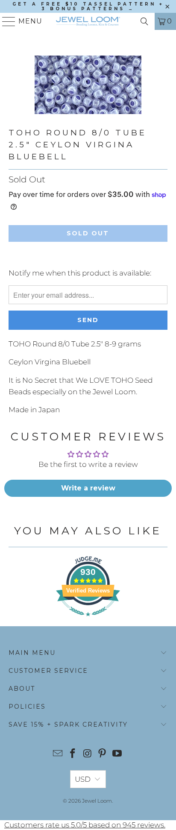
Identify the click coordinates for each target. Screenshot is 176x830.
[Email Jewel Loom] (58, 754)
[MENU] (5, 21)
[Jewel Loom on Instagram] (87, 754)
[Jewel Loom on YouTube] (117, 754)
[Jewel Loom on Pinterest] (102, 754)
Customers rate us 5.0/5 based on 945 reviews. (84, 825)
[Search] (144, 21)
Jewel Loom (97, 801)
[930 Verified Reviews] (88, 620)
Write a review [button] (88, 488)
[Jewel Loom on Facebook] (72, 754)
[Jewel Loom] (88, 21)
